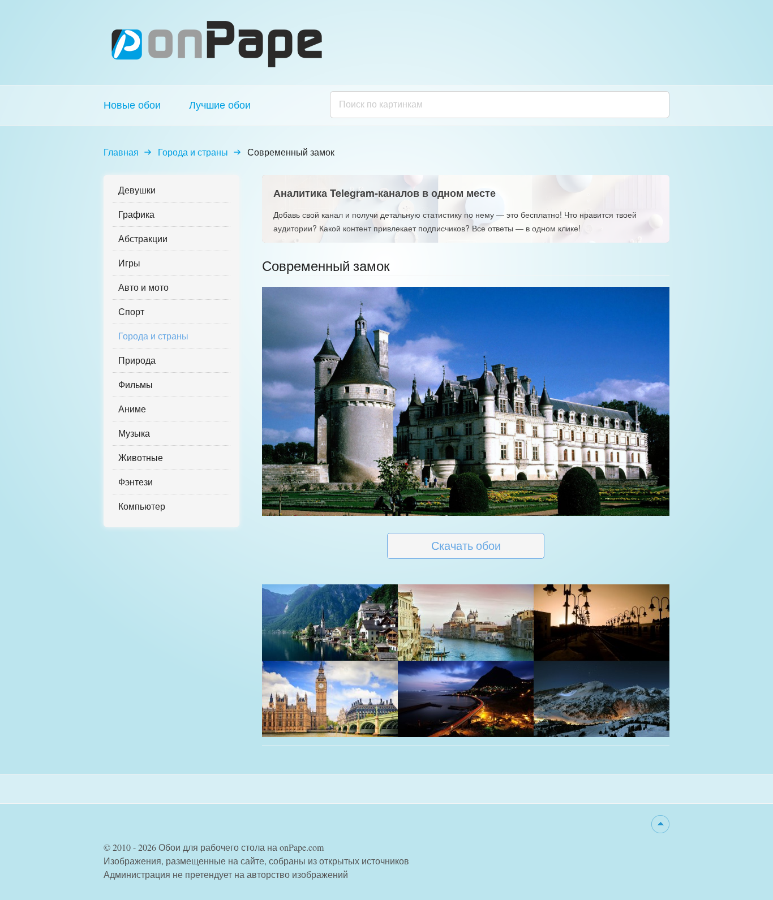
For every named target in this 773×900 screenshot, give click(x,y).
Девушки (137, 190)
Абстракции (143, 238)
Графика (136, 214)
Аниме (132, 409)
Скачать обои (466, 545)
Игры (129, 263)
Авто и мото (143, 287)
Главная (121, 152)
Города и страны (193, 152)
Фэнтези (135, 482)
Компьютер (141, 506)
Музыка (134, 433)
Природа (137, 360)
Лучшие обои (220, 105)
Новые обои (132, 105)
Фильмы (135, 384)
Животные (140, 457)
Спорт (131, 311)
